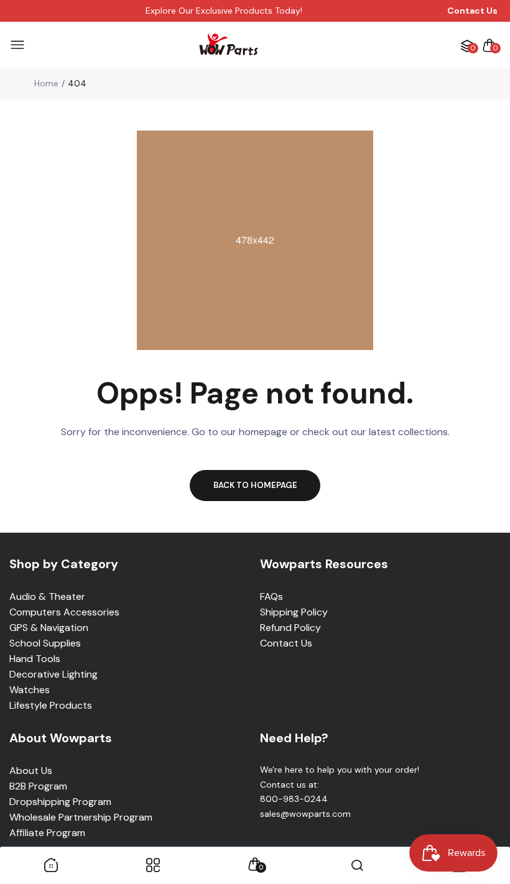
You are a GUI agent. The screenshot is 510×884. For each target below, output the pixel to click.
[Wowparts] (228, 45)
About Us (30, 770)
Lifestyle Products (50, 705)
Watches (29, 689)
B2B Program (38, 786)
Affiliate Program (47, 832)
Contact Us (286, 643)
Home (46, 83)
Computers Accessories (64, 612)
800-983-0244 (294, 798)
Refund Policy (290, 627)
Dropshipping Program (60, 801)
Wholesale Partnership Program (80, 817)
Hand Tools (34, 658)
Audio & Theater (47, 596)
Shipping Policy (294, 612)
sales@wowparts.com (305, 813)
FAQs (271, 596)
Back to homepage (255, 485)
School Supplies (45, 643)
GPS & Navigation (48, 627)
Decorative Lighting (53, 674)
